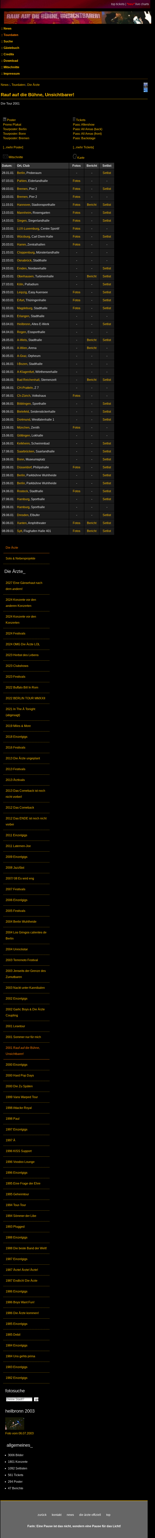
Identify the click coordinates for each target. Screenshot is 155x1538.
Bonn (20, 459)
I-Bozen (22, 363)
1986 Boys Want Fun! (20, 1302)
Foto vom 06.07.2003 (19, 1433)
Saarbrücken (25, 451)
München (23, 427)
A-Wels (22, 340)
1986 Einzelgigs (16, 1291)
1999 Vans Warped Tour (22, 1097)
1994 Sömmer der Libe (21, 1215)
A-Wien (22, 348)
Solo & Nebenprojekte (20, 558)
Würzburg (23, 236)
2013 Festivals (15, 769)
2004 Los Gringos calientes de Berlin (26, 935)
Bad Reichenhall (28, 379)
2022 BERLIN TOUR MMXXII (25, 698)
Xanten (22, 523)
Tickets (80, 120)
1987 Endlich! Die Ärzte (21, 1280)
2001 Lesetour (15, 1026)
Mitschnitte (11, 67)
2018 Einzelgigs (16, 736)
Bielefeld (23, 411)
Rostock (22, 491)
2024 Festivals (15, 633)
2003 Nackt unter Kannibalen (25, 987)
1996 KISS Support (19, 1151)
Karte (80, 157)
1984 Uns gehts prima (20, 1356)
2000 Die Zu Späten (19, 1086)
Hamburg (23, 499)
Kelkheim (23, 443)
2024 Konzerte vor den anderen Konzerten (21, 602)
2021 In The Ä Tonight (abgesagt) (20, 712)
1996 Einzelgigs (16, 1172)
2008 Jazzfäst (15, 867)
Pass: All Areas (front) (87, 133)
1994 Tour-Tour (16, 1205)
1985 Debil (13, 1334)
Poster (11, 120)
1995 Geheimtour (17, 1194)
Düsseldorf (24, 467)
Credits (8, 54)
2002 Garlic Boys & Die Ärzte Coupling (25, 1012)
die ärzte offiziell (90, 1514)
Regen (21, 332)
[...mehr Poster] (13, 147)
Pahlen (22, 180)
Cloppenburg (26, 252)
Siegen (22, 220)
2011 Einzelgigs (16, 835)
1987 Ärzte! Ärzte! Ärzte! (22, 1269)
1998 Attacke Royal (19, 1107)
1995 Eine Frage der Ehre (23, 1183)
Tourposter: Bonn (14, 133)
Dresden (23, 515)
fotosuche (15, 1390)
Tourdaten (10, 35)
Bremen (22, 188)
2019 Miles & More (18, 726)
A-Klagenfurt (25, 371)
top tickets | (119, 4)
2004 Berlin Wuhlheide (21, 921)
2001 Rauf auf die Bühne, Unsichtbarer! (23, 1050)
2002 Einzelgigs (16, 998)
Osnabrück (24, 260)
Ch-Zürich (23, 395)
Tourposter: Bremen (16, 138)
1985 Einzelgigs (16, 1323)
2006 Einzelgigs (16, 900)
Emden (22, 268)
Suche (8, 41)
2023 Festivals (15, 676)
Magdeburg (24, 308)
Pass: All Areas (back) (87, 129)
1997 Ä (10, 1140)
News (7, 28)
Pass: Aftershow (84, 124)
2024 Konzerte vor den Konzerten (21, 619)
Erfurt (20, 300)
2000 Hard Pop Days (20, 1075)
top (108, 1514)
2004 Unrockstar (17, 949)
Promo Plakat (12, 124)
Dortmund (23, 419)
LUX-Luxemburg (28, 228)
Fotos (76, 180)
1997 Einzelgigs (16, 1129)
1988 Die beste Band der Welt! (26, 1248)
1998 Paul (12, 1118)
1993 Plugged (15, 1226)
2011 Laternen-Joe (18, 846)
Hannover (23, 204)
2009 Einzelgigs (16, 856)
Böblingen (24, 403)
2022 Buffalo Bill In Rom (22, 687)
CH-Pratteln (25, 387)
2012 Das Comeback (20, 807)
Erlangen (23, 316)
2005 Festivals (15, 910)
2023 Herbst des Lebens (22, 655)
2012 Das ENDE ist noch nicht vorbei (26, 821)
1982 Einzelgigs (16, 1377)
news (70, 1514)
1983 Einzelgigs (16, 1367)
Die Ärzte (12, 547)
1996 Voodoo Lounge (20, 1161)
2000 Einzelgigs (16, 1064)
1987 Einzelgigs (16, 1259)
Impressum (11, 73)
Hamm (21, 244)
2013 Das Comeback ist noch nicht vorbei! (25, 793)
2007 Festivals (15, 889)
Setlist (107, 172)
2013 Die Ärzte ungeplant (23, 758)
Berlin (21, 172)
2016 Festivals (15, 747)
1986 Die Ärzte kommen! (22, 1313)
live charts (142, 4)
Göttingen (23, 435)
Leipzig (22, 292)
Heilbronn (23, 324)
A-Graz (21, 356)
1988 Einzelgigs (16, 1237)
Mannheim (24, 212)
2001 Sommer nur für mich (23, 1037)
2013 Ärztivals (15, 780)
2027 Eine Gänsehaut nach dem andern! (24, 586)
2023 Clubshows (17, 665)
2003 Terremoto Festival (22, 960)
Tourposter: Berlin (15, 129)
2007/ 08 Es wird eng (20, 878)
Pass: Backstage (84, 138)
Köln (20, 284)
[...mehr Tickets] (83, 147)
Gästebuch (11, 47)
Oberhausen (25, 276)
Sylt (19, 531)
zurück (42, 1514)
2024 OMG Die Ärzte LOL (23, 644)
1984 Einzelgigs (16, 1345)
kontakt (56, 1514)
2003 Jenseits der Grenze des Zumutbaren (26, 974)
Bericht (91, 204)
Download (10, 60)
